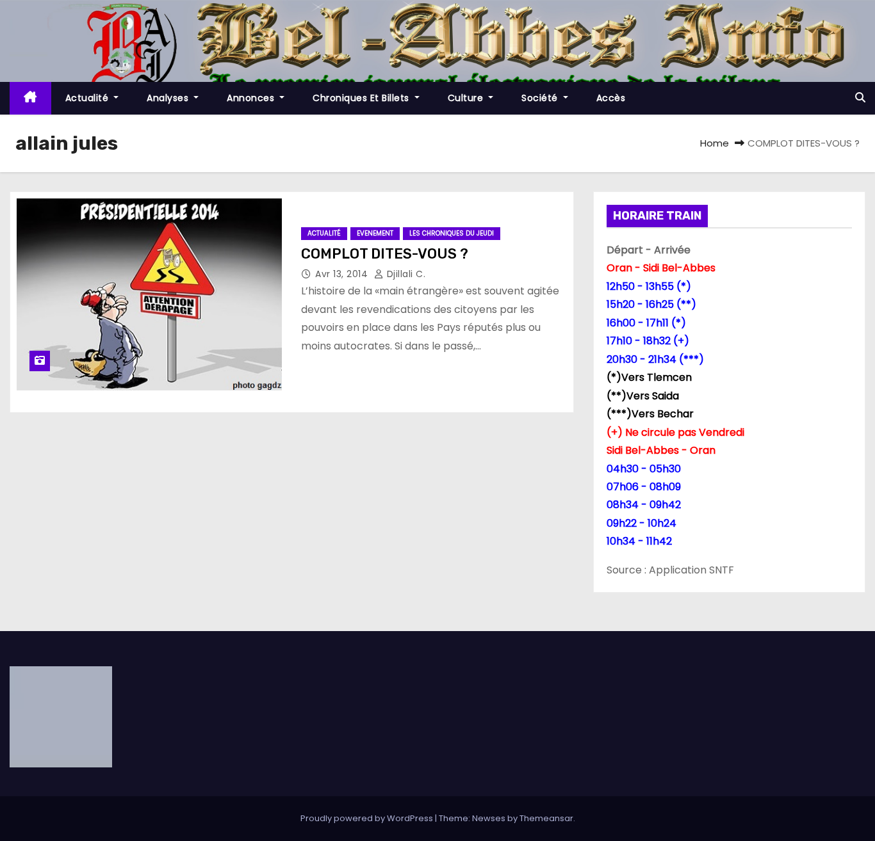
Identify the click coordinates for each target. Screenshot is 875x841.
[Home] (30, 98)
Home (714, 143)
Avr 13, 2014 (343, 274)
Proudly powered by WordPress (367, 818)
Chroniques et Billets (362, 98)
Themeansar (546, 818)
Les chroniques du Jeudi (451, 233)
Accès (611, 98)
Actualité (88, 98)
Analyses (169, 98)
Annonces (252, 98)
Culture (467, 98)
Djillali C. (404, 274)
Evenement (375, 233)
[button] (860, 97)
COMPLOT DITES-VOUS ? (384, 253)
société (540, 98)
